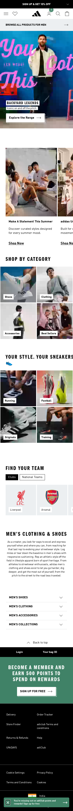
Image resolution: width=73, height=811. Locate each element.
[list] (36, 198)
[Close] (8, 802)
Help (39, 738)
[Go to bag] (67, 13)
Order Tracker (45, 714)
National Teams (32, 477)
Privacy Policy (45, 772)
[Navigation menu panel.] (5, 13)
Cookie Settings (15, 772)
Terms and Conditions (19, 782)
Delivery (11, 714)
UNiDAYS (11, 747)
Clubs (12, 477)
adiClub (41, 747)
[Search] (58, 13)
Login (19, 652)
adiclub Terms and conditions (47, 726)
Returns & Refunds (17, 738)
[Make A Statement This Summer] (31, 198)
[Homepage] (36, 15)
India (42, 796)
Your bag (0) (50, 652)
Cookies (41, 782)
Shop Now (16, 243)
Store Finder (13, 724)
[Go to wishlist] (14, 13)
